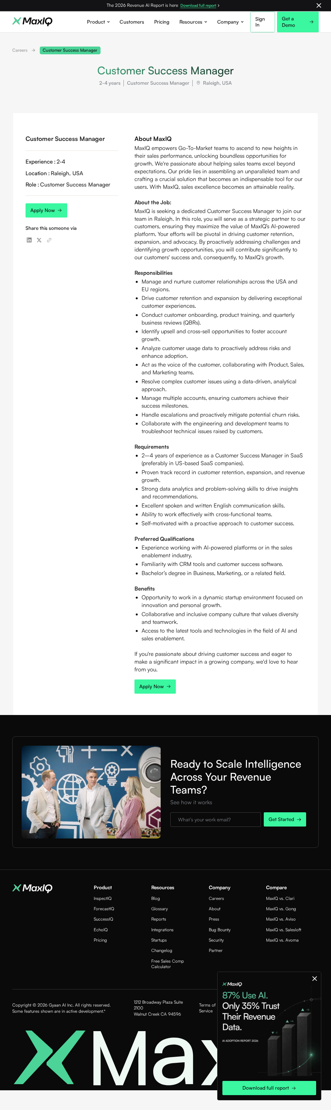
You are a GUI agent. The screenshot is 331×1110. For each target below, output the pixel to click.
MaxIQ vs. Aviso (281, 919)
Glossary (159, 908)
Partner (216, 950)
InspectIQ (103, 898)
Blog (155, 898)
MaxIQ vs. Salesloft (283, 929)
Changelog (161, 950)
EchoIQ (101, 929)
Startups (159, 940)
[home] (32, 21)
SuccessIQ (103, 919)
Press (214, 919)
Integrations (162, 929)
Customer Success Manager (70, 50)
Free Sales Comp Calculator (167, 963)
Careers (19, 50)
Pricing (162, 22)
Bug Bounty (219, 929)
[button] (98, 22)
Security (216, 940)
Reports (158, 919)
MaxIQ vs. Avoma (282, 940)
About (214, 908)
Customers (132, 22)
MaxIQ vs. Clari (280, 898)
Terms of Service (207, 1007)
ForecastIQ (104, 908)
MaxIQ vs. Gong (281, 908)
